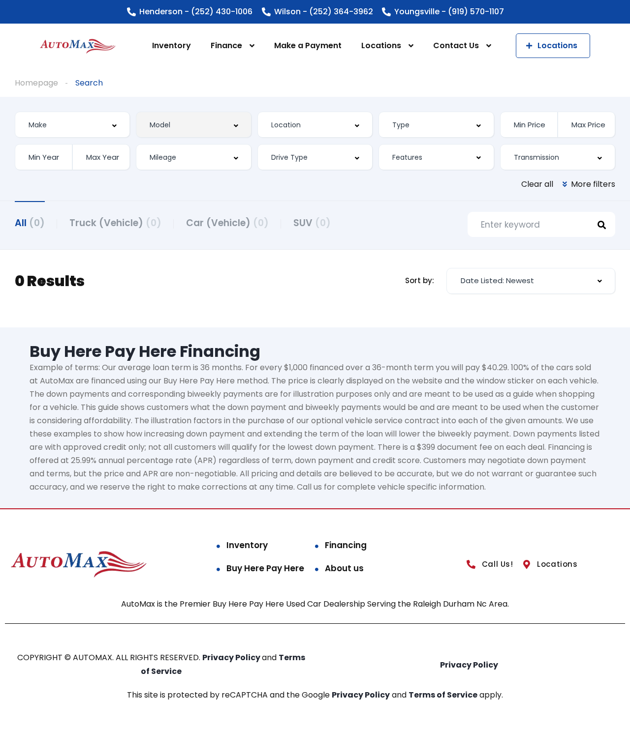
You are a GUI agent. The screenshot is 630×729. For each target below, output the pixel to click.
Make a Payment (308, 45)
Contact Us (456, 45)
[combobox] (72, 125)
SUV (312, 223)
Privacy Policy (232, 657)
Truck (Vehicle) (115, 223)
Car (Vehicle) (227, 223)
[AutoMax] (77, 46)
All (30, 223)
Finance (226, 45)
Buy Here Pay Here (265, 568)
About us (344, 568)
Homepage (36, 82)
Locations (381, 45)
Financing (346, 545)
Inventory (171, 45)
